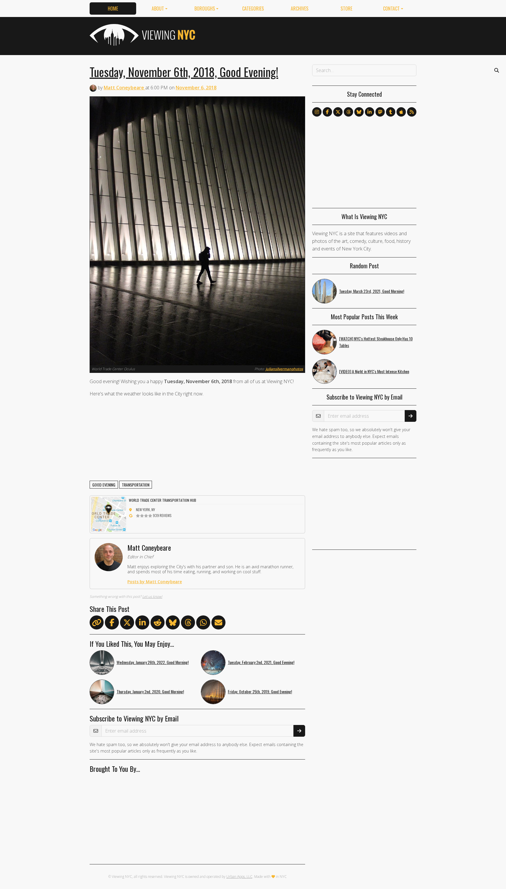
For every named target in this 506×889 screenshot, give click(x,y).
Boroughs (204, 8)
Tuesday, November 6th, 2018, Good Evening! (184, 72)
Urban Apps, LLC (239, 876)
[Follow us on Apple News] (401, 112)
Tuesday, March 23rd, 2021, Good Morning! (371, 291)
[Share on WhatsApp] (203, 623)
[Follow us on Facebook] (327, 112)
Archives (299, 8)
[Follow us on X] (338, 112)
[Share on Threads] (188, 623)
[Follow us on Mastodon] (380, 112)
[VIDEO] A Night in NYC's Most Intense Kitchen (374, 371)
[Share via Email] (218, 623)
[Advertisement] (309, 35)
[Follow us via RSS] (411, 112)
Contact (391, 8)
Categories (253, 8)
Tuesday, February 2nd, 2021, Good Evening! (261, 662)
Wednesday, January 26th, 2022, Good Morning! (153, 662)
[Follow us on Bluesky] (359, 112)
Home (113, 8)
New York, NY (145, 509)
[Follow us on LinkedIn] (369, 112)
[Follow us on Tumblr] (390, 112)
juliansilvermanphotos (284, 368)
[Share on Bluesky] (173, 623)
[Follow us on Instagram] (317, 112)
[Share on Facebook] (112, 623)
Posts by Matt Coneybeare (154, 581)
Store (346, 8)
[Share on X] (127, 623)
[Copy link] (97, 622)
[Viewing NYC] (142, 35)
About (158, 8)
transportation (135, 485)
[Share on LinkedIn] (142, 623)
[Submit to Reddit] (158, 623)
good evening (103, 485)
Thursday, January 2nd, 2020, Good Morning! (150, 691)
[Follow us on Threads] (348, 112)
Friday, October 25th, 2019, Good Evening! (260, 691)
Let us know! (152, 596)
